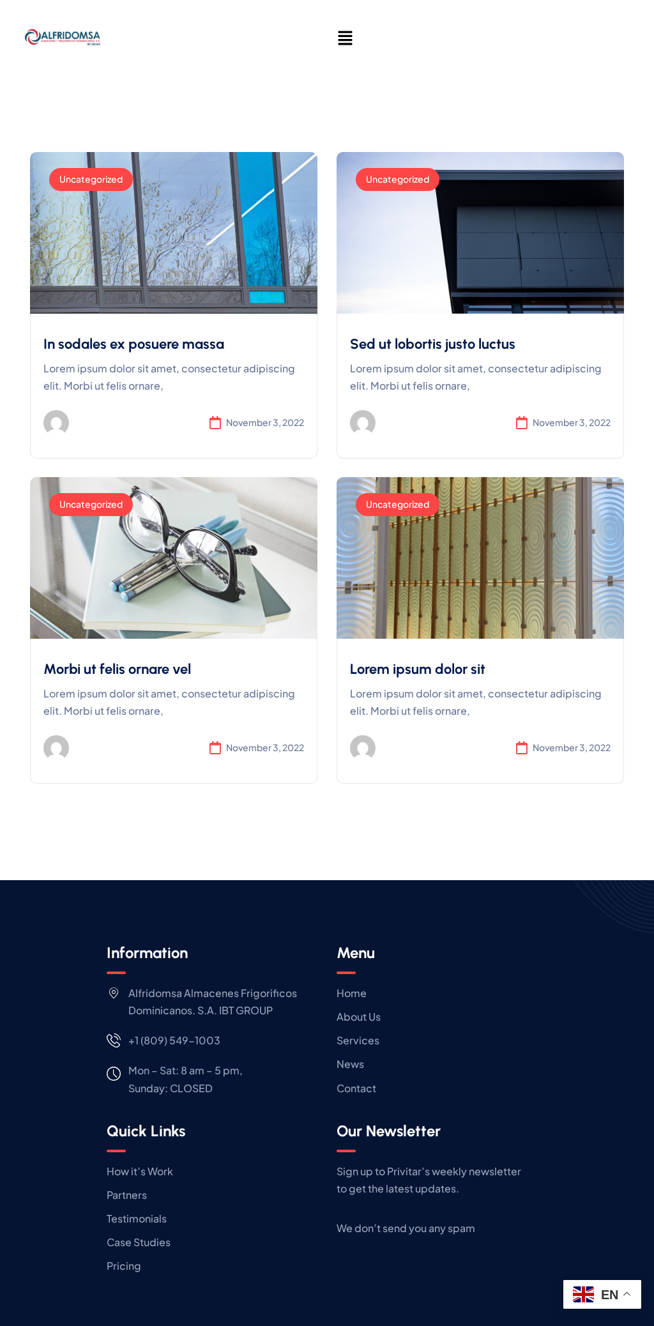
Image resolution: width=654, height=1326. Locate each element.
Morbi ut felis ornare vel (117, 669)
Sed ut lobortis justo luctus (432, 344)
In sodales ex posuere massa (133, 344)
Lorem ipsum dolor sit (417, 669)
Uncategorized (91, 179)
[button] (345, 37)
